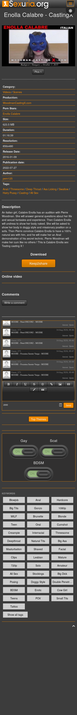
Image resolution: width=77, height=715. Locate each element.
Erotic (38, 590)
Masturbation (14, 549)
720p (14, 565)
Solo (38, 565)
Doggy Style (38, 582)
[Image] (60, 384)
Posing (14, 582)
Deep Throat (33, 189)
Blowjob (14, 500)
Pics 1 (38, 72)
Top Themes (38, 419)
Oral (38, 524)
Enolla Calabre (11, 113)
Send (68, 405)
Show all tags (15, 614)
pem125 (8, 178)
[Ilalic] (17, 384)
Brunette (38, 516)
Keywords (8, 493)
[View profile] (6, 322)
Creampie (14, 533)
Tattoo (14, 606)
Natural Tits (38, 541)
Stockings (38, 574)
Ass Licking (50, 189)
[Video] (68, 384)
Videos (7, 92)
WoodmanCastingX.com (17, 103)
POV (38, 598)
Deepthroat (14, 541)
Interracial (38, 533)
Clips (14, 557)
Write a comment (14, 303)
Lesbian (38, 557)
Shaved (38, 549)
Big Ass (62, 541)
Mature (62, 557)
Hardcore (62, 500)
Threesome (17, 189)
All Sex (34, 193)
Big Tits (14, 508)
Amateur (62, 565)
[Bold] (8, 384)
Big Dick (62, 574)
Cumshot (62, 524)
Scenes (17, 92)
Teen (14, 524)
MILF (14, 516)
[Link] (51, 384)
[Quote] (42, 389)
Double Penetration (63, 582)
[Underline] (25, 384)
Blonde (62, 516)
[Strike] (34, 384)
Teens (14, 598)
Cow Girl (62, 590)
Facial (62, 549)
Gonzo (38, 508)
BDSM (14, 590)
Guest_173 (16, 330)
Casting (23, 193)
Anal (5, 189)
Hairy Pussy (10, 193)
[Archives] (60, 404)
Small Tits (62, 598)
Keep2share (38, 263)
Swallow (63, 189)
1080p (62, 508)
